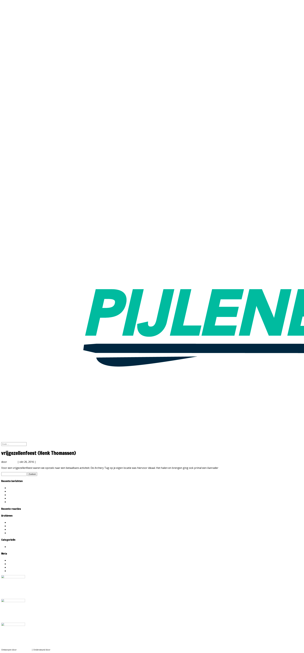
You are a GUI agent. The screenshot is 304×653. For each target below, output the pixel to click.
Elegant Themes (24, 649)
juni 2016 (13, 526)
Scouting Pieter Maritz (21, 502)
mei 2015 (13, 533)
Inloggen (13, 560)
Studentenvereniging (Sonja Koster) (29, 488)
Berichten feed (16, 564)
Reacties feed (15, 567)
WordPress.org (16, 571)
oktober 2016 (16, 522)
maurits (12, 462)
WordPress (56, 649)
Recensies (42, 462)
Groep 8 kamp (16, 498)
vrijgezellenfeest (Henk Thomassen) (29, 495)
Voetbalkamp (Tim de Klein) (24, 491)
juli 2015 (12, 529)
